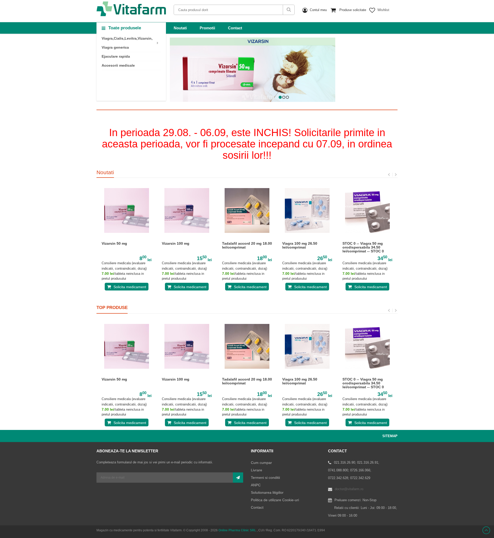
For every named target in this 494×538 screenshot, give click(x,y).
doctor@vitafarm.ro (349, 489)
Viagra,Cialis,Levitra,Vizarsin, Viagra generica (127, 42)
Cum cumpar (261, 463)
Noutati (180, 28)
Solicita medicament (129, 287)
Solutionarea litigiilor (267, 492)
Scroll (486, 530)
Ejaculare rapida (116, 56)
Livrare (256, 470)
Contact (235, 28)
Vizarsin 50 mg (114, 243)
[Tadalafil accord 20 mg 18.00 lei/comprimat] (247, 210)
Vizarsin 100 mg (175, 243)
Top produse (112, 307)
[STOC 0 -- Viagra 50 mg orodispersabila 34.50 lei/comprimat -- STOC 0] (367, 210)
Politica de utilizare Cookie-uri (275, 500)
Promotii (207, 28)
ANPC (256, 485)
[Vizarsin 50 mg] (126, 210)
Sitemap (390, 436)
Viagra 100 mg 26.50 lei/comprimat (299, 245)
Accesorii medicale (118, 65)
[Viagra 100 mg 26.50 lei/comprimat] (307, 210)
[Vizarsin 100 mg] (187, 210)
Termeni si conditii (265, 477)
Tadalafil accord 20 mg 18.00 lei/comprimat (247, 245)
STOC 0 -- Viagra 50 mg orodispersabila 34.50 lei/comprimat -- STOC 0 (363, 247)
